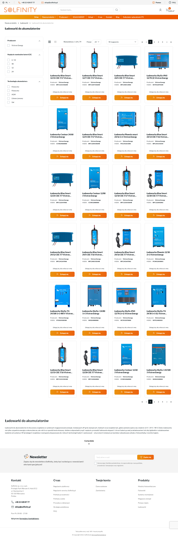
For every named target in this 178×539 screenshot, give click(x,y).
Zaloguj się (64, 98)
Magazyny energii (144, 499)
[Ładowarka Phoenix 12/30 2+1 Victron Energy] (159, 237)
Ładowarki (142, 507)
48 (13, 64)
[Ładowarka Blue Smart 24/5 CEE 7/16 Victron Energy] (94, 237)
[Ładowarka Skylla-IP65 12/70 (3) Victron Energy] (159, 60)
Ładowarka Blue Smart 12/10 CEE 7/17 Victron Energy (124, 194)
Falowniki (141, 490)
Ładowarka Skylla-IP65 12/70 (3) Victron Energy (157, 76)
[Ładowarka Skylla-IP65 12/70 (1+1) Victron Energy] (126, 296)
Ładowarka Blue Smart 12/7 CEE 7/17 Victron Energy (92, 76)
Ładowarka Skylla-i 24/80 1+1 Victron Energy (93, 312)
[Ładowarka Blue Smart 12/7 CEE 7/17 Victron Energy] (94, 60)
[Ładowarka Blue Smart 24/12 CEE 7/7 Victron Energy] (62, 237)
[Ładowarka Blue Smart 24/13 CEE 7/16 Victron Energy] (159, 119)
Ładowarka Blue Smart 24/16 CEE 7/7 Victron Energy (124, 253)
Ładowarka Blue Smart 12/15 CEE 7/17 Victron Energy (60, 76)
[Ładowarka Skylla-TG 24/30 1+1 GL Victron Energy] (159, 296)
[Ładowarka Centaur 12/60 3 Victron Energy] (126, 355)
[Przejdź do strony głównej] (22, 9)
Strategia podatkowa (61, 507)
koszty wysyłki (98, 531)
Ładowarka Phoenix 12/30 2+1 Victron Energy (158, 253)
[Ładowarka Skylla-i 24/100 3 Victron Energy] (159, 355)
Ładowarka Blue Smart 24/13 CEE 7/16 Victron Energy (157, 135)
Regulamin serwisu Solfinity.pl (64, 490)
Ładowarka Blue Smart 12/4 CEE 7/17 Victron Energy (92, 135)
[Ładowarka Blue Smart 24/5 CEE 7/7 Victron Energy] (126, 60)
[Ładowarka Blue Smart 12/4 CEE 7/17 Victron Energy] (94, 119)
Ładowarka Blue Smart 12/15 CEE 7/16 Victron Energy (60, 371)
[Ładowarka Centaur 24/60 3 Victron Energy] (62, 119)
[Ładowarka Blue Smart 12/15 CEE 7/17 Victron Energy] (62, 60)
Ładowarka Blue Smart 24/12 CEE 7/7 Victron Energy (60, 253)
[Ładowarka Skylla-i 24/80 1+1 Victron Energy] (94, 296)
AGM (14, 94)
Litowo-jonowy (17, 98)
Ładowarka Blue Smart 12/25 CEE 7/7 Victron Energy (60, 194)
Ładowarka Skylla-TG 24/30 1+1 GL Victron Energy (156, 312)
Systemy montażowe (145, 495)
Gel (13, 102)
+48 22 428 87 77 (28, 2)
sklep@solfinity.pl (51, 2)
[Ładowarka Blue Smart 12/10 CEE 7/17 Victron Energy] (126, 178)
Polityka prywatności (61, 495)
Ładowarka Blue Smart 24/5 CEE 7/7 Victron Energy (124, 76)
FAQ (174, 2)
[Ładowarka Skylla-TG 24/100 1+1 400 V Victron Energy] (62, 296)
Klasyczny (15, 87)
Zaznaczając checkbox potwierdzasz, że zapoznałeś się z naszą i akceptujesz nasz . (119, 464)
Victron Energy (17, 45)
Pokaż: (89, 42)
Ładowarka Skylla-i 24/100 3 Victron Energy (158, 371)
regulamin (120, 465)
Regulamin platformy (61, 486)
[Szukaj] (116, 9)
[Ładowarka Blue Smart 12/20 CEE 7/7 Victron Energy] (159, 178)
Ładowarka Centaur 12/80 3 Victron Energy (93, 194)
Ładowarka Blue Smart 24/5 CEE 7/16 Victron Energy (92, 253)
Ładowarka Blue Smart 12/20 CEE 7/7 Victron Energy (157, 194)
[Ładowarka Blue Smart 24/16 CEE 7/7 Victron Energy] (126, 237)
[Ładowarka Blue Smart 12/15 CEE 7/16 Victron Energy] (62, 355)
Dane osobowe (101, 486)
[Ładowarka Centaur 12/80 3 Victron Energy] (94, 178)
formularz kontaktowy (29, 518)
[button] (89, 443)
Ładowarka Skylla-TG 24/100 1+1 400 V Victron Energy (61, 312)
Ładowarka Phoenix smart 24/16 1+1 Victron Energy (126, 135)
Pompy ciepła (143, 503)
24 (13, 72)
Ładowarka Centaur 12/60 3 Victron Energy (126, 371)
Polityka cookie (59, 499)
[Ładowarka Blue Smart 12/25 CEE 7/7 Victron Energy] (62, 178)
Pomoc (158, 2)
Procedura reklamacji (61, 503)
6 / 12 (14, 60)
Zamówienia (100, 490)
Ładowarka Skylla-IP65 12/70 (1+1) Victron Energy (126, 312)
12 (13, 68)
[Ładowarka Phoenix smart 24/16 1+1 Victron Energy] (126, 119)
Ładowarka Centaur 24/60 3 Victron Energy (61, 135)
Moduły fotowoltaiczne (147, 486)
